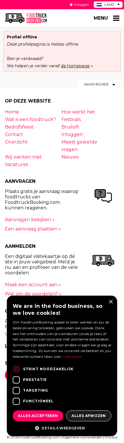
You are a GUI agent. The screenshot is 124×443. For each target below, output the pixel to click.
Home (12, 112)
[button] (62, 427)
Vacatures (16, 164)
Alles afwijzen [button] (89, 416)
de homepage (75, 65)
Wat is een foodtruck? (30, 119)
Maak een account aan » (33, 284)
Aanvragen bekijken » (30, 219)
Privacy (111, 437)
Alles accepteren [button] (38, 416)
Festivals (71, 119)
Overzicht (16, 142)
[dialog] (62, 366)
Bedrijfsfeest (19, 127)
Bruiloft (70, 127)
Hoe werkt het (78, 112)
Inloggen (81, 4)
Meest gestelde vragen (79, 145)
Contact (14, 134)
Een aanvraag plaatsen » (33, 229)
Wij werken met (23, 157)
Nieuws (69, 157)
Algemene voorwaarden (82, 437)
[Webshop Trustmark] (79, 251)
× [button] (110, 302)
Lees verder (72, 356)
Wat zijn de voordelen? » (33, 294)
